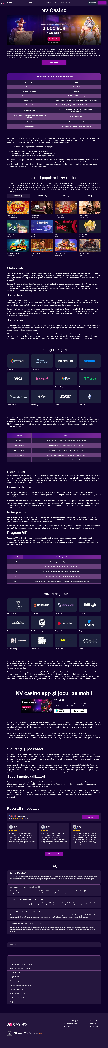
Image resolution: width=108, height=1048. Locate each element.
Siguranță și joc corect (17, 989)
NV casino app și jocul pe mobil (20, 985)
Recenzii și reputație (17, 997)
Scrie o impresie (90, 817)
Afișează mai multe (54, 854)
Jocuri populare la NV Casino (20, 968)
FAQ (11, 1002)
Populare (17, 195)
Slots (88, 195)
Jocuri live (41, 195)
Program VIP (14, 977)
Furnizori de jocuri (16, 981)
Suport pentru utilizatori (18, 993)
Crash (64, 195)
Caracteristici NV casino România (21, 964)
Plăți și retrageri (15, 972)
